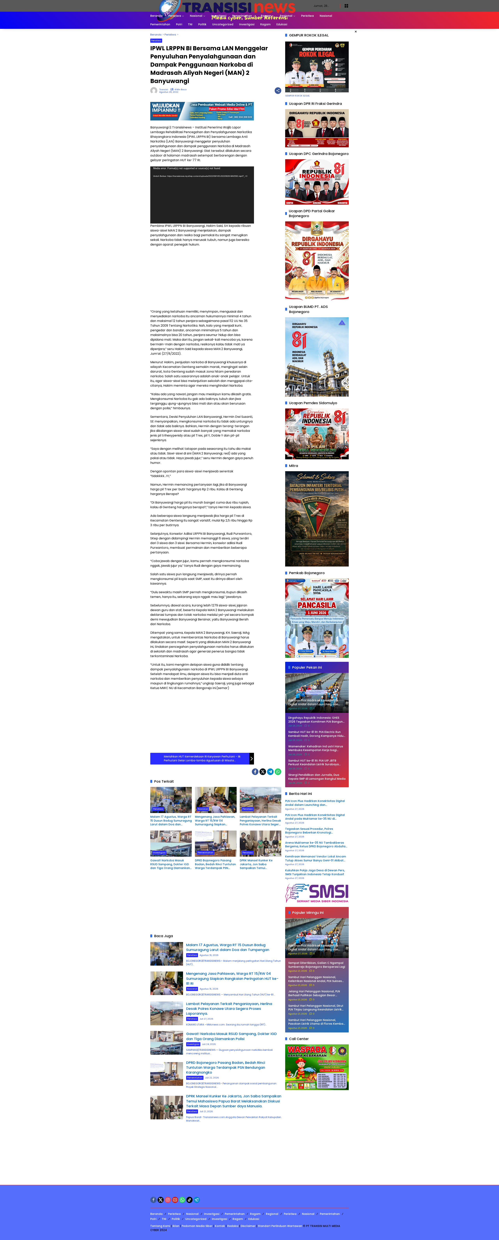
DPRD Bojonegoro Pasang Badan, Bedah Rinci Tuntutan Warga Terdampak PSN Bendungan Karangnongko (215, 864)
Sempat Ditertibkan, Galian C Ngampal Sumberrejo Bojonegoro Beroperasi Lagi (316, 965)
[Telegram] (270, 771)
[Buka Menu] (346, 6)
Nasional (203, 808)
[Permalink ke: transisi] (154, 90)
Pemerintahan (205, 852)
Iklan (176, 1226)
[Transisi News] (228, 6)
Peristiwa (156, 40)
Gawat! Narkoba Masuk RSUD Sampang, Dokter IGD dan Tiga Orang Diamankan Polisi (170, 864)
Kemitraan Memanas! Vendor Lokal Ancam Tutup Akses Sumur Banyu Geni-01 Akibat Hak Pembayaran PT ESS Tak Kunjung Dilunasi (315, 858)
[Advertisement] (202, 278)
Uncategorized (195, 1219)
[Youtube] (175, 1200)
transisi (163, 89)
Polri (153, 1219)
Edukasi (253, 1219)
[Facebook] (255, 771)
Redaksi (232, 1226)
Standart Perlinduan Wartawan (280, 1226)
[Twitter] (262, 771)
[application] (202, 195)
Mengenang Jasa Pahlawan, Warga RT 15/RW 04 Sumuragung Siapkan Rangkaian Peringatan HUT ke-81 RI (215, 820)
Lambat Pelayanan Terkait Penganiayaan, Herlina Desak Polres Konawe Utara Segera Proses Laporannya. (260, 820)
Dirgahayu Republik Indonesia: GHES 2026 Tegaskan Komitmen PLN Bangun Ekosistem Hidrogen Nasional (315, 720)
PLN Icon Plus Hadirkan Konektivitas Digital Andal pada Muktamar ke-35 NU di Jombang (315, 817)
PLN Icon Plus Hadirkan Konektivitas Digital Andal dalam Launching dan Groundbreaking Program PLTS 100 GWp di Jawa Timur (315, 803)
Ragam (255, 1214)
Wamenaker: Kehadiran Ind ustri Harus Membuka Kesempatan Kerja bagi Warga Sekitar (315, 748)
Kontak (220, 1226)
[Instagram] (168, 1200)
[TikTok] (189, 1200)
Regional (272, 1214)
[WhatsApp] (278, 771)
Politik (176, 1219)
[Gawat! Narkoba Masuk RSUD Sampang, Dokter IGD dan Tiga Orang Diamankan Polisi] (171, 844)
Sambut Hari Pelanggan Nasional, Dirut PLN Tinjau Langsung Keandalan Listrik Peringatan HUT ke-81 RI (315, 1008)
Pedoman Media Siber (197, 1226)
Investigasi (159, 852)
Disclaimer (248, 1226)
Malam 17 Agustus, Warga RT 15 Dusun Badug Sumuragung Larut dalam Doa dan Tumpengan (171, 820)
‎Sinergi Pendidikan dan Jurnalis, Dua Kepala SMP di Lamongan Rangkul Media (317, 777)
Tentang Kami (160, 1226)
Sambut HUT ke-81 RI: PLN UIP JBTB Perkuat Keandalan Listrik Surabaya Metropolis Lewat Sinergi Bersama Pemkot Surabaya (313, 762)
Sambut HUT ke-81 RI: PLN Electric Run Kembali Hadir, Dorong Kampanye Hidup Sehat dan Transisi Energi (316, 734)
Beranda (156, 1214)
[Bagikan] (278, 90)
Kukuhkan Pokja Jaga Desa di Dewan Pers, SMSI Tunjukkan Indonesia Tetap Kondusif (315, 872)
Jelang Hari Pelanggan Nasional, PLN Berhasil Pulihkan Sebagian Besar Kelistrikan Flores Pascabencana (314, 993)
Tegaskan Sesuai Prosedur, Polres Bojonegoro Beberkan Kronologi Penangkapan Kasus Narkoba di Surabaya (315, 831)
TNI (164, 1219)
